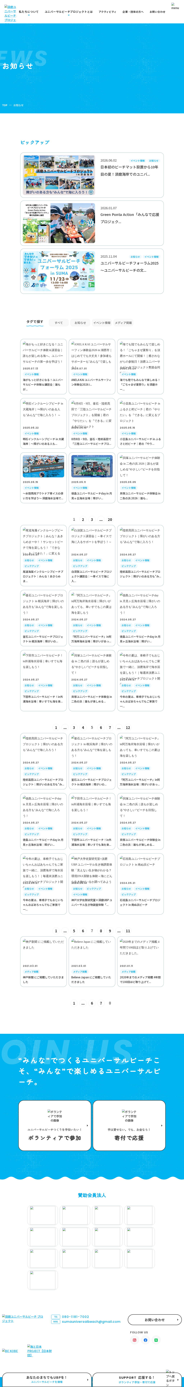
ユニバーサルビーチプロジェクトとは (69, 11)
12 (128, 727)
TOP (4, 105)
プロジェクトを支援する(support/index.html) (55, 1126)
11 (128, 930)
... (101, 519)
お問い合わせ (157, 11)
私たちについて (29, 11)
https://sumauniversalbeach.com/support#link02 (129, 1126)
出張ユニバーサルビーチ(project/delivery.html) (47, 1380)
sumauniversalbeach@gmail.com (87, 1321)
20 (110, 519)
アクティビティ (108, 11)
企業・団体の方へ (133, 11)
